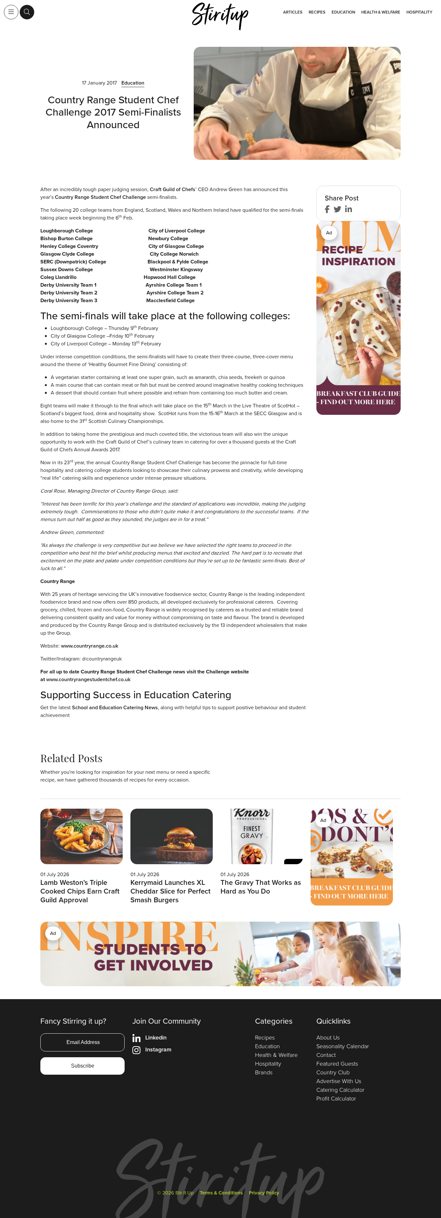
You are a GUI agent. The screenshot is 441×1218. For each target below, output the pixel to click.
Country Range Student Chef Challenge (100, 197)
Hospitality (419, 12)
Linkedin (156, 1037)
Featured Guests (337, 1063)
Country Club (333, 1072)
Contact (326, 1055)
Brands (263, 1072)
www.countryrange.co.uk (89, 646)
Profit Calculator (336, 1098)
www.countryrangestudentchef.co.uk (88, 679)
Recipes (317, 12)
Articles (293, 12)
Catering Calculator (340, 1090)
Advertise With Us (338, 1081)
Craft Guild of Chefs (172, 189)
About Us (328, 1037)
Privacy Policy (264, 1192)
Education (343, 12)
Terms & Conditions (221, 1192)
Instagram (158, 1049)
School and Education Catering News (115, 707)
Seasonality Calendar (342, 1046)
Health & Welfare (380, 12)
